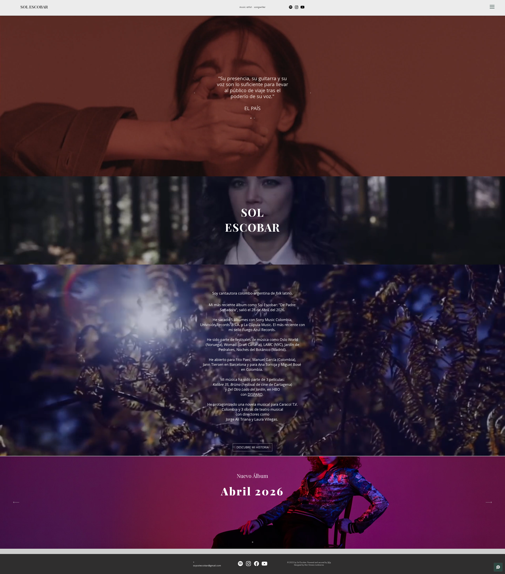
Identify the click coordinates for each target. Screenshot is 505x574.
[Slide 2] (254, 118)
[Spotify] (290, 7)
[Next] (310, 93)
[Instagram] (296, 7)
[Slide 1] (252, 542)
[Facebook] (256, 563)
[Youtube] (302, 7)
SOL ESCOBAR (34, 6)
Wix (329, 562)
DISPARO (255, 394)
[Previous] (194, 93)
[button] (492, 6)
